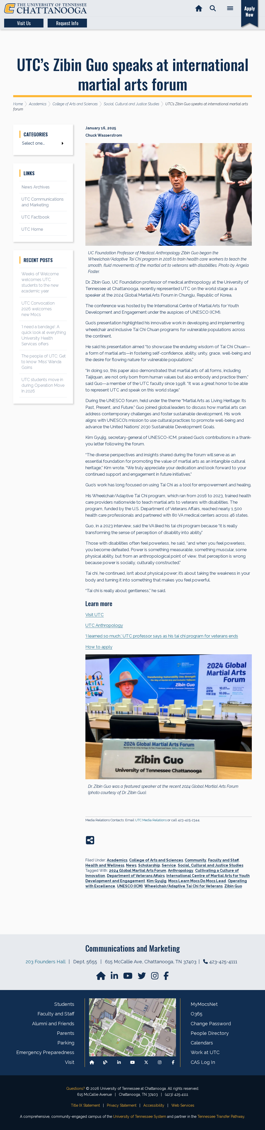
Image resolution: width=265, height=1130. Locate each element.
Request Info (67, 23)
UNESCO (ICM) (130, 886)
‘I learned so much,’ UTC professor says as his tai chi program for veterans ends (161, 635)
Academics (117, 860)
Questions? (75, 1088)
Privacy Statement (121, 1105)
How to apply (98, 646)
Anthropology (180, 870)
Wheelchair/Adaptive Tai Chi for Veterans (183, 886)
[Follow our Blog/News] (105, 1062)
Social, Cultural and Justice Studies (210, 865)
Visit (69, 1062)
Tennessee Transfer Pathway (220, 1116)
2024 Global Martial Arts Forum (137, 870)
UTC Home (32, 229)
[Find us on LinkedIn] (115, 977)
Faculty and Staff (223, 860)
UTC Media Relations (151, 820)
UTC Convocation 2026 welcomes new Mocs (38, 309)
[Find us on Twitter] (142, 977)
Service (169, 865)
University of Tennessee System (139, 1116)
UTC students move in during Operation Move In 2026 (42, 385)
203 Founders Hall (45, 961)
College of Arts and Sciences (156, 860)
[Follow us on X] (146, 1062)
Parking (65, 1042)
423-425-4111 (223, 961)
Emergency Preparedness (45, 1052)
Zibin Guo (233, 886)
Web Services (182, 1105)
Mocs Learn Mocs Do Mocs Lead (197, 881)
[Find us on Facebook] (173, 1062)
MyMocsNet (204, 1004)
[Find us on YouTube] (128, 977)
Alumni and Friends (53, 1023)
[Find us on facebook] (166, 977)
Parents (65, 1033)
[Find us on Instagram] (155, 977)
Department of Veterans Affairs (136, 876)
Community (195, 860)
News (131, 865)
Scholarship (149, 865)
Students (64, 1004)
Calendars (202, 1042)
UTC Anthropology (104, 625)
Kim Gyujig (156, 881)
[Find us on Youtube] (132, 1062)
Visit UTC (94, 614)
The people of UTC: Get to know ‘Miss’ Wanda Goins (43, 362)
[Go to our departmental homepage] (101, 977)
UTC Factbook (35, 217)
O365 (196, 1013)
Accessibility (153, 1105)
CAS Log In (203, 1062)
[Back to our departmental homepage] (92, 1062)
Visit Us (24, 23)
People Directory (210, 1033)
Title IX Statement (85, 1105)
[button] (212, 8)
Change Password (211, 1023)
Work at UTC (205, 1052)
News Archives (35, 187)
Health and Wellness (104, 865)
